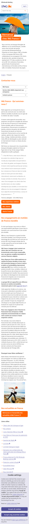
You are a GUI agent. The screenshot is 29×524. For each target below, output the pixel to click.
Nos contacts (7, 429)
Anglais (3, 75)
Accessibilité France (9, 465)
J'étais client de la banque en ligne (13, 425)
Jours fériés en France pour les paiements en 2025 (15, 436)
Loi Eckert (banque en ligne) (11, 447)
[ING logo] (6, 6)
